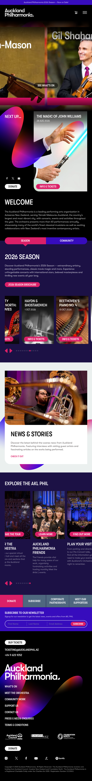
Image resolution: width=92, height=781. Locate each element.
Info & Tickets (48, 186)
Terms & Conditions (16, 725)
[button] (7, 178)
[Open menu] (84, 12)
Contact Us (11, 712)
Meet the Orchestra (17, 693)
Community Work (15, 699)
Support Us (11, 705)
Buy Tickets (15, 642)
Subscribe (78, 624)
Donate (12, 186)
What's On (11, 686)
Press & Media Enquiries (19, 718)
